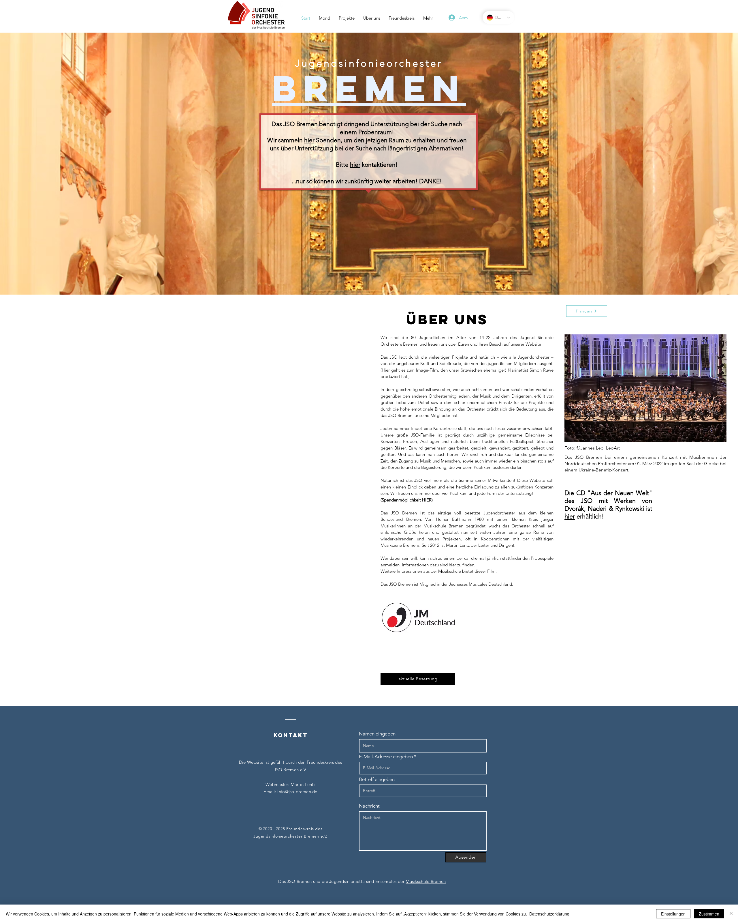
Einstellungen (673, 914)
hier (309, 140)
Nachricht (369, 806)
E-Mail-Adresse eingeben (386, 756)
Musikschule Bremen (443, 526)
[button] (346, 18)
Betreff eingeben (377, 779)
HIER (427, 500)
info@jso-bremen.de (297, 791)
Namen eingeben (377, 733)
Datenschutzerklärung (549, 914)
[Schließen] (731, 913)
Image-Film (427, 370)
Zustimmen (709, 914)
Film (491, 571)
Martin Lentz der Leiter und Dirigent (480, 545)
